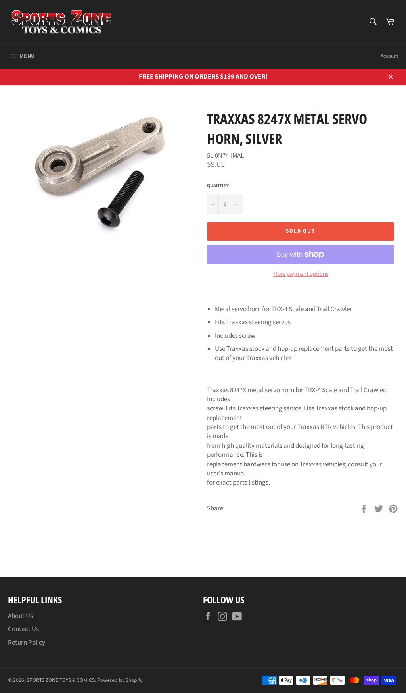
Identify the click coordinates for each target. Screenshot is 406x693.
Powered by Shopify (119, 680)
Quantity (218, 186)
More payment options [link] (300, 274)
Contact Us (23, 629)
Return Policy (26, 642)
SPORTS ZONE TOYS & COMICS (61, 680)
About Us (20, 616)
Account (389, 56)
